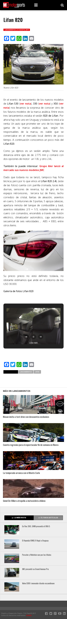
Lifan (37, 372)
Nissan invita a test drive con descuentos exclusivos (26, 416)
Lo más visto (20, 518)
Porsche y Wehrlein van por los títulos (36, 555)
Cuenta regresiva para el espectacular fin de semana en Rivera (30, 444)
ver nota (25, 103)
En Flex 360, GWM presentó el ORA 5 (36, 526)
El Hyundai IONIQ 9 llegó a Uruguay (35, 540)
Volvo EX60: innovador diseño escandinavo (38, 583)
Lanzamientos (26, 372)
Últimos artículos (49, 518)
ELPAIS (29, 615)
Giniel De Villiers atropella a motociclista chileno (24, 500)
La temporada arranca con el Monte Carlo (21, 473)
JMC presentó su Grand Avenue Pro (35, 569)
